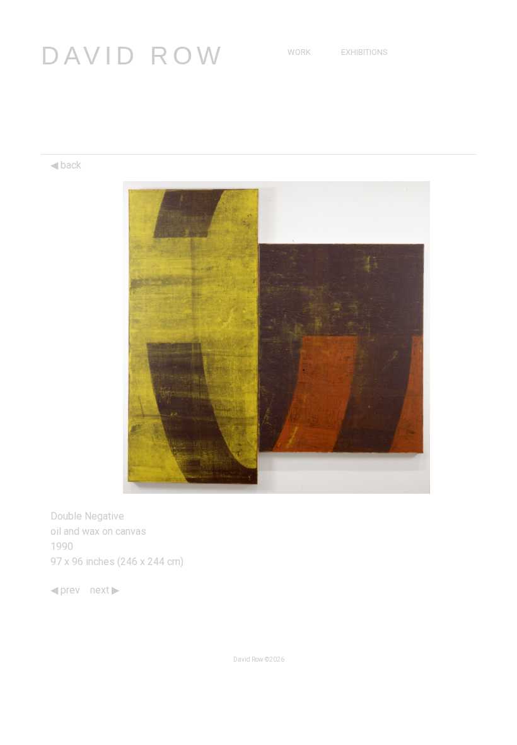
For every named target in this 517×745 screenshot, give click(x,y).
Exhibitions (364, 52)
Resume (303, 95)
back (69, 165)
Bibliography (315, 110)
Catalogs (364, 110)
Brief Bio (305, 81)
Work (299, 52)
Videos (358, 95)
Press (356, 81)
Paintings (307, 66)
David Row (133, 55)
